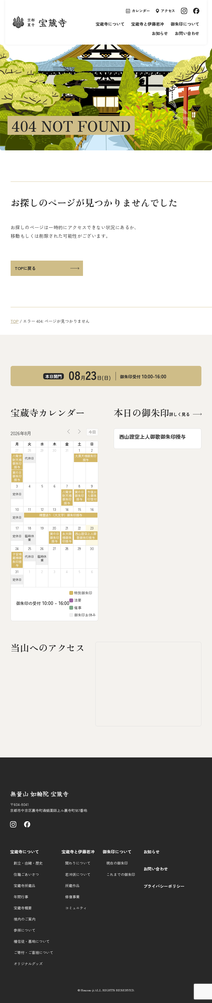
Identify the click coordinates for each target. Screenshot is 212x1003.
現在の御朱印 (117, 863)
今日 (92, 432)
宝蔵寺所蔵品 (24, 885)
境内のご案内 (24, 919)
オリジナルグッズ (28, 963)
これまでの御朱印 (120, 874)
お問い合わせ (187, 33)
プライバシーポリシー (164, 886)
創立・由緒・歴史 (28, 863)
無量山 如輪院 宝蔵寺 (39, 793)
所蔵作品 (72, 885)
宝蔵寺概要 (23, 907)
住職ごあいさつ (26, 874)
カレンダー (141, 10)
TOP (15, 321)
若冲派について (77, 874)
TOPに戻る (25, 268)
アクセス (168, 10)
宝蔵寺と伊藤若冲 (147, 24)
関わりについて (77, 863)
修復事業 (72, 896)
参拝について (24, 930)
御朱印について (185, 24)
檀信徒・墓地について (32, 941)
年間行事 (21, 896)
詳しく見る (179, 414)
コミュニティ (76, 907)
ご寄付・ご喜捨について (33, 952)
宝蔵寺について (110, 24)
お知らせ (160, 33)
